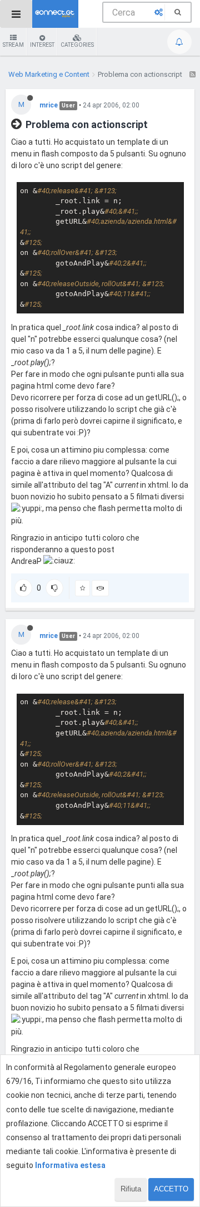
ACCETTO (171, 1189)
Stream (13, 45)
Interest (42, 45)
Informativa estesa (70, 1165)
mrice (48, 105)
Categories (77, 45)
